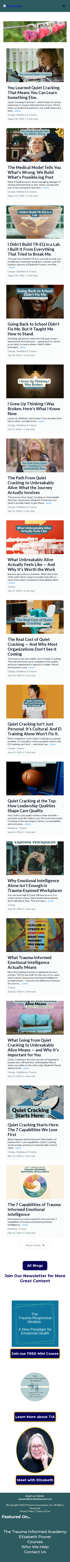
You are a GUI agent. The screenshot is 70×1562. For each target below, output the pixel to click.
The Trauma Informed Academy (35, 1531)
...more (16, 110)
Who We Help (35, 1546)
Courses (35, 1541)
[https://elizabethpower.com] (12, 6)
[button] (64, 6)
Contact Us (35, 1552)
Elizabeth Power (35, 1536)
